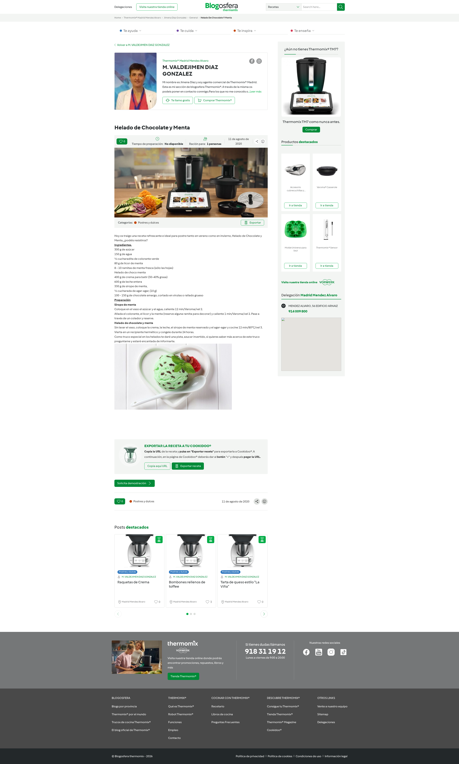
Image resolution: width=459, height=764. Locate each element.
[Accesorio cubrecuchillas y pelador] (295, 168)
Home (117, 17)
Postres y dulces (127, 571)
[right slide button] (264, 614)
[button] (284, 7)
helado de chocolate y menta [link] (216, 17)
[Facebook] (306, 652)
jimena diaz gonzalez (175, 17)
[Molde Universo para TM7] (295, 229)
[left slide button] (118, 614)
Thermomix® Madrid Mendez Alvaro (142, 17)
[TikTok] (343, 652)
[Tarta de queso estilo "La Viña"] (243, 555)
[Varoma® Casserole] (327, 168)
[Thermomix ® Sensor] (327, 229)
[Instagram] (331, 652)
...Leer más (254, 91)
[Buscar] (341, 7)
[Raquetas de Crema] (139, 555)
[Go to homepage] (221, 7)
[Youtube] (319, 652)
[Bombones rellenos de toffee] (191, 555)
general (193, 17)
